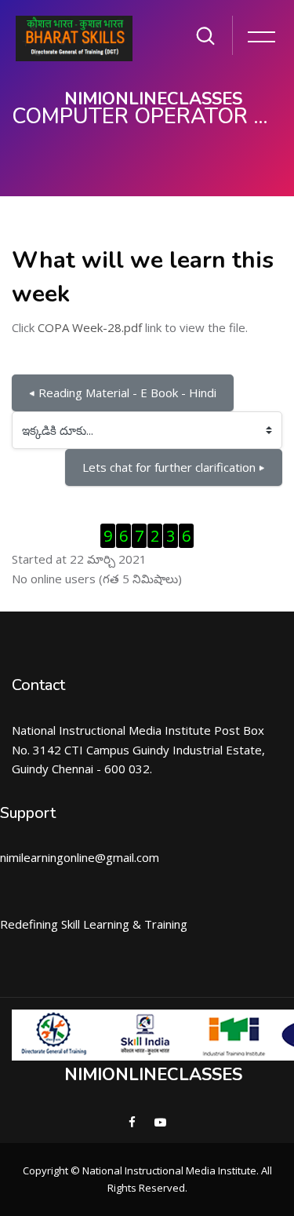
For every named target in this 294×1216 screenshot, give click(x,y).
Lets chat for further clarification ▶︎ (173, 467)
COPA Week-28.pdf (90, 327)
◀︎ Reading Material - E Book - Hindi (122, 392)
